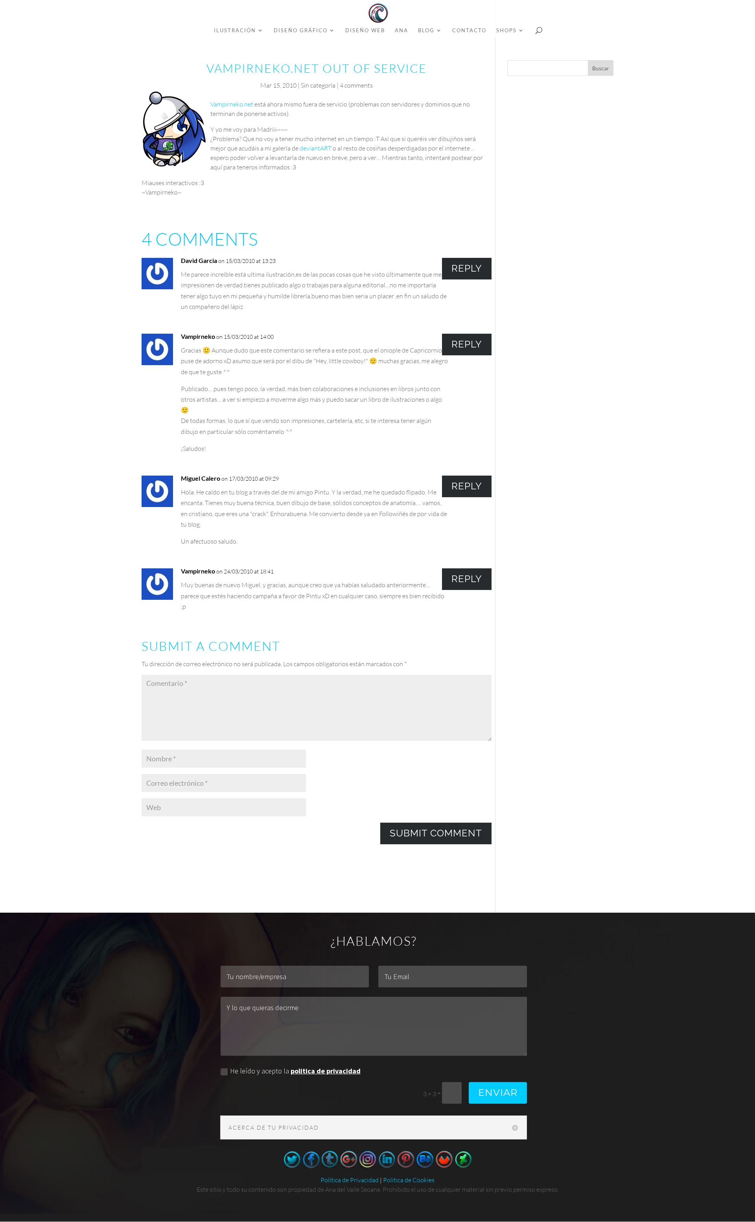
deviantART (315, 148)
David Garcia (199, 260)
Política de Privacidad (349, 1180)
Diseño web (365, 30)
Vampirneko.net (231, 104)
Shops (506, 30)
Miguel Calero (200, 478)
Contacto (469, 30)
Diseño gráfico (301, 30)
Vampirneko (198, 336)
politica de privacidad (326, 1070)
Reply (466, 268)
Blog (426, 30)
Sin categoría (318, 85)
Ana (401, 30)
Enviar (497, 1092)
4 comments (356, 85)
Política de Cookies (409, 1180)
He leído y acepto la (295, 1070)
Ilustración (235, 30)
